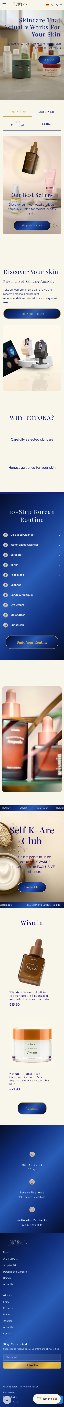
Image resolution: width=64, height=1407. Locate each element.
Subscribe (32, 1365)
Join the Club (32, 887)
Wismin (32, 1108)
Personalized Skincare (15, 1271)
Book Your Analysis (32, 314)
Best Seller (18, 111)
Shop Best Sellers (32, 225)
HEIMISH (55, 807)
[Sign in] (56, 4)
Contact (7, 1333)
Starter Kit (46, 111)
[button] (4, 5)
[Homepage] (20, 5)
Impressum (8, 1392)
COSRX (18, 807)
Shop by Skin (10, 1265)
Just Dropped (17, 123)
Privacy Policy (10, 1397)
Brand (46, 123)
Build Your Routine (32, 642)
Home (6, 1302)
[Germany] (48, 5)
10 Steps (7, 1320)
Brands (7, 1278)
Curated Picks (10, 1259)
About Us (8, 1284)
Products (8, 1308)
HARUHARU (36, 807)
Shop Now (49, 59)
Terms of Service (11, 1402)
